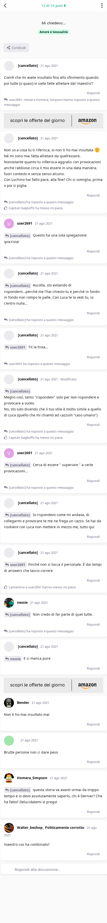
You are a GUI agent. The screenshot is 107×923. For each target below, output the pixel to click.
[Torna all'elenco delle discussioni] (5, 5)
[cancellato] (20, 235)
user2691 (17, 347)
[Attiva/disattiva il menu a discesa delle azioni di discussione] (102, 5)
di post (52, 5)
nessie (15, 658)
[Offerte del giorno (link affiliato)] (53, 127)
